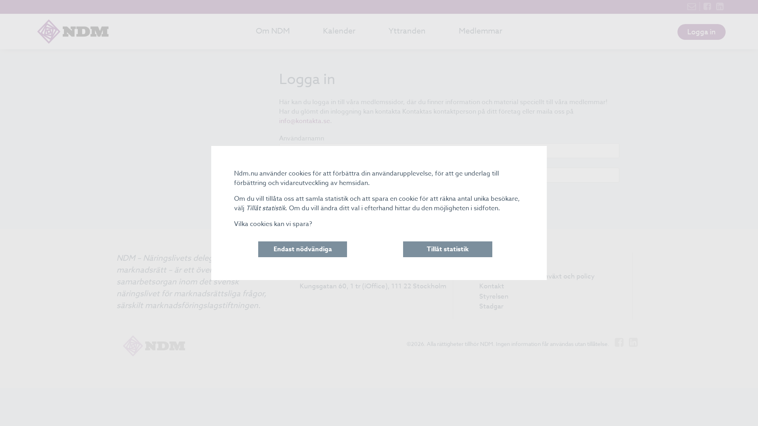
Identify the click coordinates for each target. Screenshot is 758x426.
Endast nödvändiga (303, 249)
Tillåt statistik (448, 249)
